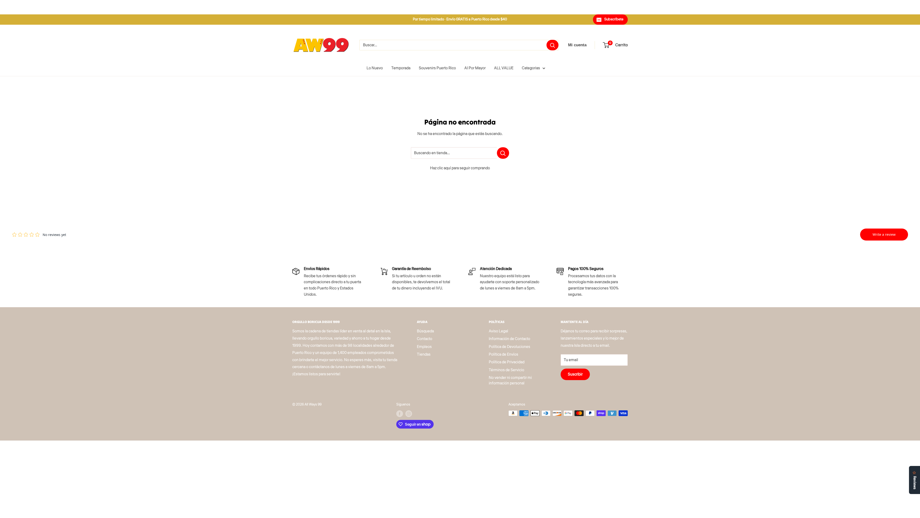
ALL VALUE (503, 68)
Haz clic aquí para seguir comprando (460, 168)
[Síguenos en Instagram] (408, 413)
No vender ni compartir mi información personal (510, 380)
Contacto (424, 338)
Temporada (400, 68)
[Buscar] (552, 45)
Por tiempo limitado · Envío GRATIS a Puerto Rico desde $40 (460, 19)
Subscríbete (613, 19)
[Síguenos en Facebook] (399, 413)
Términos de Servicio (506, 370)
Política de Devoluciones (509, 346)
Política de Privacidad (506, 362)
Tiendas (424, 354)
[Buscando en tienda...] (503, 153)
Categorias (531, 68)
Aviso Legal (498, 331)
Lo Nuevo (375, 68)
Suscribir (575, 374)
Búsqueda (425, 331)
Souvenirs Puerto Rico (437, 68)
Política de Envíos (503, 354)
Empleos (424, 346)
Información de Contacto (509, 338)
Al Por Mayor (475, 68)
